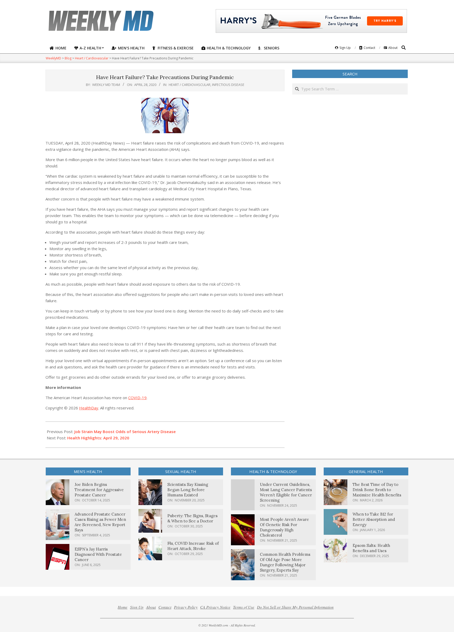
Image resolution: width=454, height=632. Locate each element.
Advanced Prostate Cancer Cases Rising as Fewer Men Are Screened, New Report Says (100, 522)
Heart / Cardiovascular (189, 84)
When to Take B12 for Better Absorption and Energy (374, 519)
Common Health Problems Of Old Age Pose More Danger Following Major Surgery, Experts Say (285, 562)
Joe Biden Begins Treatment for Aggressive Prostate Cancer (99, 489)
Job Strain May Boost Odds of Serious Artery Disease (125, 431)
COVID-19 (137, 397)
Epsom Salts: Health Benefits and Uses (371, 548)
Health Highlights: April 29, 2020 (98, 437)
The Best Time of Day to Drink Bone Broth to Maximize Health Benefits (377, 489)
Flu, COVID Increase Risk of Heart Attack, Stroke (193, 546)
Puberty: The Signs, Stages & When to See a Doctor (192, 518)
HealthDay (88, 407)
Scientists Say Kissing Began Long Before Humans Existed (187, 489)
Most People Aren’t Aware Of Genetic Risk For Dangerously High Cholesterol (284, 527)
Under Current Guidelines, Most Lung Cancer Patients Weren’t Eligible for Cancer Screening (286, 492)
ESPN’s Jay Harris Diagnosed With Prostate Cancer (98, 554)
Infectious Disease (228, 84)
